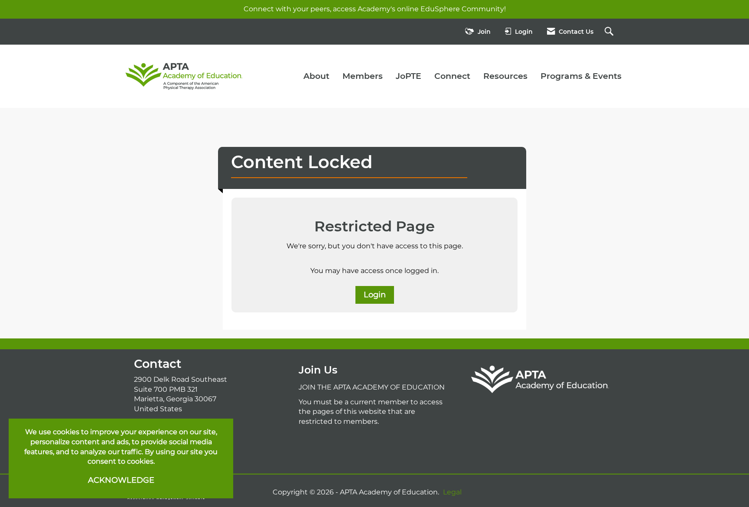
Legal (452, 492)
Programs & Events (581, 76)
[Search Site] (610, 31)
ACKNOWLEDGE (121, 480)
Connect (452, 76)
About (316, 76)
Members (362, 76)
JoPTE (408, 76)
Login (375, 294)
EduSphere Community (462, 9)
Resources (505, 76)
